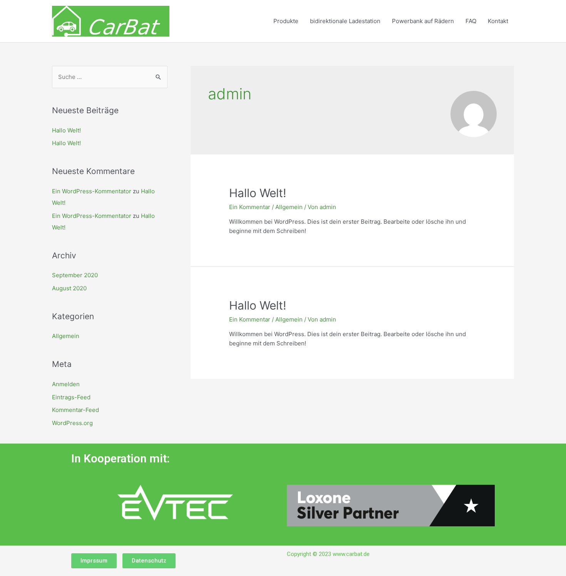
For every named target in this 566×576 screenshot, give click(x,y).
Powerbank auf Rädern (423, 21)
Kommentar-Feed (75, 410)
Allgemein (65, 336)
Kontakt (498, 21)
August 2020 (69, 288)
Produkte (285, 21)
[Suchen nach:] (109, 76)
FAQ (471, 21)
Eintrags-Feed (71, 397)
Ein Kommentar (249, 207)
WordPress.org (72, 423)
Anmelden (66, 384)
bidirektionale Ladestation (345, 21)
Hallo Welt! (66, 130)
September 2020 (75, 275)
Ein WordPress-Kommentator (91, 191)
